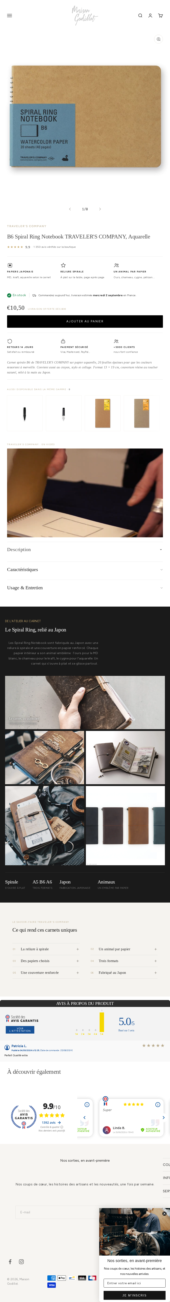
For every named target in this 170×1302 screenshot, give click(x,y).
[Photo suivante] (100, 209)
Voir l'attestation (20, 1029)
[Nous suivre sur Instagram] (21, 1262)
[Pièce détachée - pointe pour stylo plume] (64, 413)
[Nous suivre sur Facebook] (10, 1262)
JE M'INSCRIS (134, 1295)
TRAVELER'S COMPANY (26, 226)
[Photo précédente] (70, 209)
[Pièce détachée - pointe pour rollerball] (25, 413)
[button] (85, 493)
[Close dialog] (164, 1213)
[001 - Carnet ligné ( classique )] (103, 413)
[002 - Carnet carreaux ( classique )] (142, 413)
